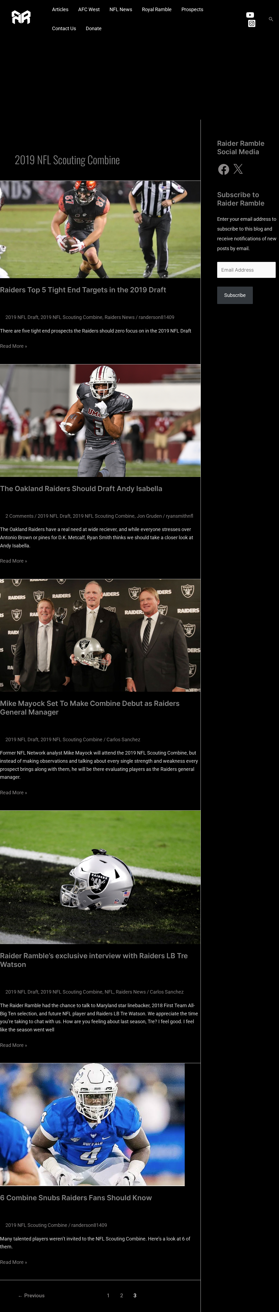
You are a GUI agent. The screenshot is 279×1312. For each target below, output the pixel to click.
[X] (237, 169)
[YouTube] (250, 15)
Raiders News (120, 317)
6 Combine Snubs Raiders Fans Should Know (76, 1197)
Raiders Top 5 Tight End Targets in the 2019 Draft (83, 290)
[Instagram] (252, 23)
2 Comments (19, 516)
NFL (109, 992)
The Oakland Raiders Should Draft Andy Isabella (81, 488)
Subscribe (235, 295)
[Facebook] (223, 169)
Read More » (13, 345)
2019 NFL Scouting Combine (71, 317)
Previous (31, 1295)
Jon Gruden (149, 516)
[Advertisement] (139, 79)
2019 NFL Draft (21, 317)
